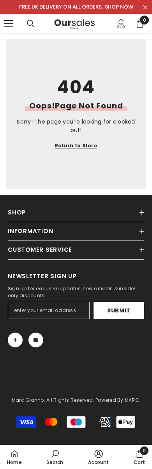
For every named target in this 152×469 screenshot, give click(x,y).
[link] (55, 456)
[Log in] (121, 23)
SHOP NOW (119, 6)
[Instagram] (35, 340)
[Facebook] (15, 340)
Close (145, 7)
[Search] (30, 23)
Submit (119, 310)
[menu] (8, 23)
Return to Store (76, 145)
